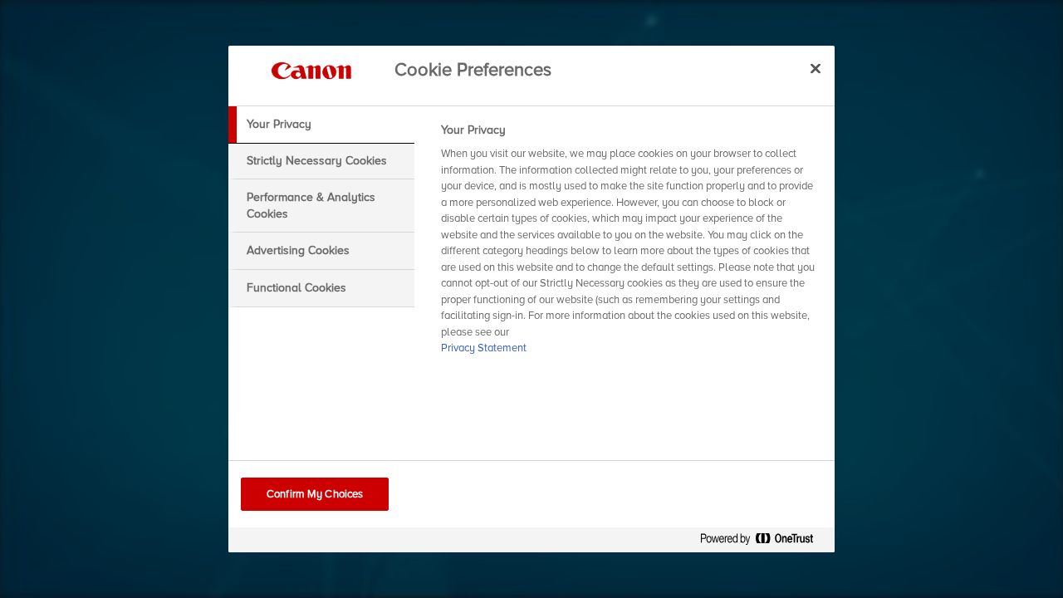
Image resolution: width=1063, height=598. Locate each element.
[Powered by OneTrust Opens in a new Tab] (763, 542)
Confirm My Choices (315, 494)
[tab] (321, 124)
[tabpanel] (631, 244)
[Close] (815, 68)
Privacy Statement (484, 348)
